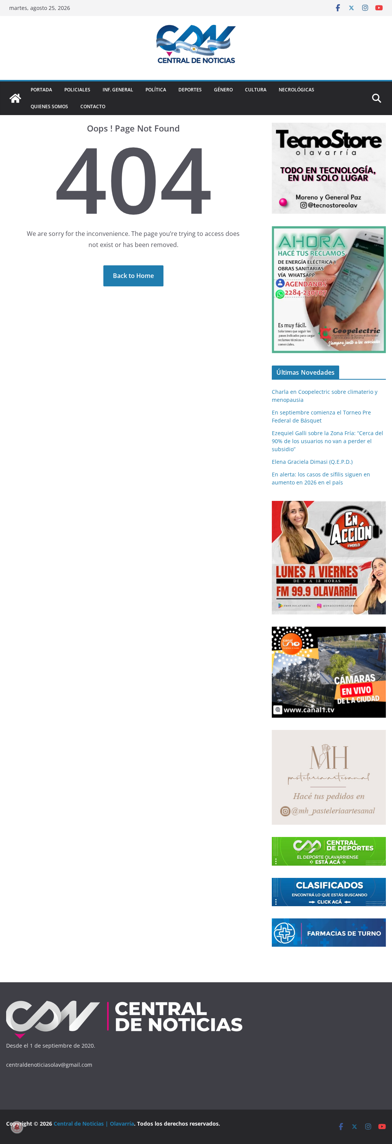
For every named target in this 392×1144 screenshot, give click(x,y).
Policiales (77, 89)
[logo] (124, 1002)
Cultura (255, 89)
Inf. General (118, 89)
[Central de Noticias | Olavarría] (15, 98)
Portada (41, 89)
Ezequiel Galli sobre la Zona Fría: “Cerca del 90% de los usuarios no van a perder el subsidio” (327, 441)
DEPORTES (190, 89)
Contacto (92, 106)
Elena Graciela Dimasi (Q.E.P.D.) (312, 461)
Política (155, 89)
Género (223, 89)
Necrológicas (296, 89)
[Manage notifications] (17, 1127)
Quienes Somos (49, 106)
